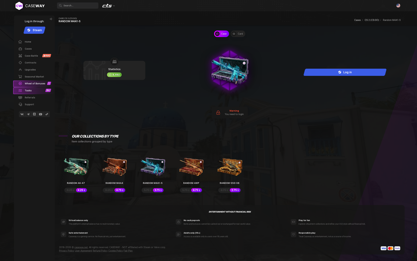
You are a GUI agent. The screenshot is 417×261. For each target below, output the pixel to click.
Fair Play (128, 250)
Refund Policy (100, 250)
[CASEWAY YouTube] (40, 114)
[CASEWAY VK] (22, 114)
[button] (34, 90)
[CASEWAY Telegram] (28, 114)
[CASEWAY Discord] (34, 114)
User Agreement (83, 250)
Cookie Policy (115, 250)
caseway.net (81, 247)
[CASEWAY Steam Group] (47, 114)
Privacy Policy (66, 250)
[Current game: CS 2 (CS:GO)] (108, 6)
